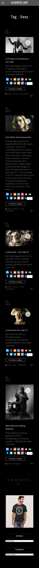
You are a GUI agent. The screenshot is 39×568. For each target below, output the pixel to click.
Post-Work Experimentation (18, 137)
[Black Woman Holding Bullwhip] (20, 402)
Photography (10, 210)
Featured (15, 93)
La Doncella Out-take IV (16, 330)
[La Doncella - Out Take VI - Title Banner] (20, 238)
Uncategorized (25, 93)
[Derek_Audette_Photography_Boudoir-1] (20, 123)
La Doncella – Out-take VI (17, 252)
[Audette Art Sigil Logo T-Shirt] (20, 527)
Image (22, 208)
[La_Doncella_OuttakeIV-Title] (20, 316)
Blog (9, 93)
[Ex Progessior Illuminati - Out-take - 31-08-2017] (20, 45)
